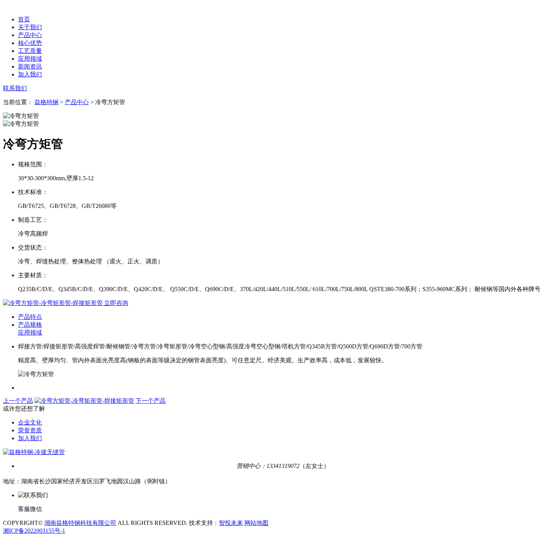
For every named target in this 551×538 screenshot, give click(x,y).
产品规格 (30, 324)
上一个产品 (18, 401)
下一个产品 (151, 401)
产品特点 (30, 317)
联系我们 (15, 88)
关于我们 (30, 27)
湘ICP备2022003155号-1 (34, 531)
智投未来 (231, 523)
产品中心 (30, 35)
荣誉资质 (30, 430)
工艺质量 (30, 51)
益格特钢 (46, 102)
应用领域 (30, 58)
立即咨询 (115, 303)
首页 (24, 19)
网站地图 (256, 523)
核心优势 (30, 43)
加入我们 (30, 74)
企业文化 (30, 422)
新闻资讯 (30, 66)
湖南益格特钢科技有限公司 (80, 523)
